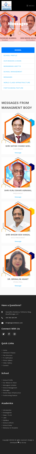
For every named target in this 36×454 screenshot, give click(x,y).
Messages (6, 390)
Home (9, 29)
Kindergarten (7, 412)
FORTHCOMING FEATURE (13, 88)
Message (18, 153)
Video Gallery (7, 363)
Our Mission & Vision (10, 383)
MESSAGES (8, 77)
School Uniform (8, 423)
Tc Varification (8, 358)
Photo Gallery (7, 360)
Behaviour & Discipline (10, 428)
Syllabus (6, 420)
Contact (5, 365)
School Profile (8, 380)
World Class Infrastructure (12, 393)
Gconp (24, 442)
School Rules (7, 425)
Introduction (7, 410)
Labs (4, 417)
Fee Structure (7, 355)
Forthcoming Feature (10, 395)
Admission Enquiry (9, 353)
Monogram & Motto (9, 385)
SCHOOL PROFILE (10, 55)
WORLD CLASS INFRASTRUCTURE (17, 82)
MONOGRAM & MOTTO (12, 66)
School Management (10, 388)
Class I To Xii (7, 415)
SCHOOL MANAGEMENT (13, 72)
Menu (31, 6)
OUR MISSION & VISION (12, 61)
